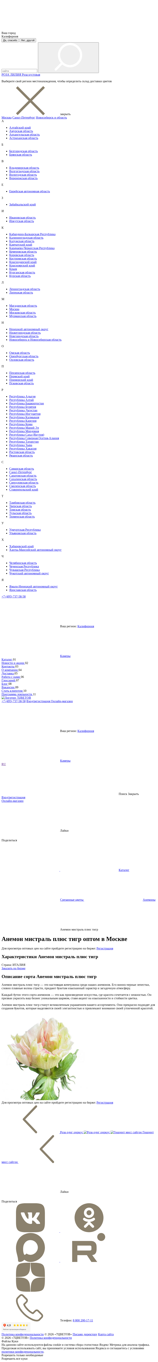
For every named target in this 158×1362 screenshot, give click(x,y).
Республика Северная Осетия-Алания (34, 438)
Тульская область (20, 513)
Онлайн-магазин (62, 701)
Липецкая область (21, 292)
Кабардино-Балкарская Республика (32, 234)
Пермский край (19, 376)
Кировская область (21, 255)
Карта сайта (106, 1334)
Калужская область (21, 241)
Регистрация (105, 948)
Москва (7, 117)
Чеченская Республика (24, 566)
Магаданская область (23, 305)
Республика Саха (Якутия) (26, 434)
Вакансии (8, 687)
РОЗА (6, 74)
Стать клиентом (12, 690)
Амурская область (21, 131)
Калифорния (85, 626)
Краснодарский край (23, 262)
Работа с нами (11, 676)
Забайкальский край (22, 204)
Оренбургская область (23, 356)
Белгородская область (23, 151)
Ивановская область (22, 217)
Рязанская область (21, 455)
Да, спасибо (10, 40)
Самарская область (21, 468)
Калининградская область (26, 237)
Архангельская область (24, 134)
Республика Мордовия (24, 431)
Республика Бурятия (22, 406)
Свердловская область (23, 482)
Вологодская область (23, 174)
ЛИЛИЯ (16, 74)
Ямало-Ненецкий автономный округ (33, 586)
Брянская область (20, 154)
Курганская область (22, 272)
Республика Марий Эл (24, 427)
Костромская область (23, 258)
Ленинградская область (24, 289)
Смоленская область (22, 486)
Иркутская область (21, 221)
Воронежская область (23, 178)
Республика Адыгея (22, 396)
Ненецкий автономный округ (28, 329)
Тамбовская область (22, 502)
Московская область (22, 312)
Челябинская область (23, 563)
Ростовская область (22, 452)
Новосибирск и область (51, 117)
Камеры (65, 656)
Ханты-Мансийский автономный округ (35, 549)
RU (4, 764)
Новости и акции (13, 663)
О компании (10, 670)
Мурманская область (22, 316)
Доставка (8, 673)
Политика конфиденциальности (23, 1334)
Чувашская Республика (24, 569)
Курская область (20, 276)
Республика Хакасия (22, 448)
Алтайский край (20, 127)
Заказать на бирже (13, 968)
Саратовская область (22, 475)
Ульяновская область (22, 533)
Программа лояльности (17, 694)
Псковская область (21, 383)
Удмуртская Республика (25, 529)
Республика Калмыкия (24, 417)
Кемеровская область (23, 251)
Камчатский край (20, 244)
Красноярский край (22, 265)
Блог (5, 683)
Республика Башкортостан (26, 403)
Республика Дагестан (23, 410)
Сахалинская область (23, 479)
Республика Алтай (21, 400)
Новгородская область (24, 336)
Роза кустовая (31, 74)
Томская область (20, 509)
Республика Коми (21, 424)
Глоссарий (9, 680)
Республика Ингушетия (24, 413)
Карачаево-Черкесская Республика (32, 248)
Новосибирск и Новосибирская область (35, 339)
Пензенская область (22, 372)
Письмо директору (85, 1334)
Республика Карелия (22, 420)
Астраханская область (23, 138)
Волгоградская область (24, 171)
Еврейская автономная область (29, 191)
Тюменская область (22, 516)
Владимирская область (24, 167)
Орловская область (21, 359)
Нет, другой (27, 40)
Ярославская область (23, 590)
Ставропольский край (23, 489)
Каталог (7, 659)
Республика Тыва (20, 445)
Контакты (8, 666)
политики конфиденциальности (23, 1351)
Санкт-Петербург (23, 117)
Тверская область (20, 506)
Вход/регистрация (38, 701)
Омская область (19, 352)
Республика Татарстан (24, 441)
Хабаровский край (21, 546)
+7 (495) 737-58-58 (14, 596)
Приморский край (21, 379)
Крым (13, 269)
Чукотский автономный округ (29, 573)
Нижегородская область (25, 332)
